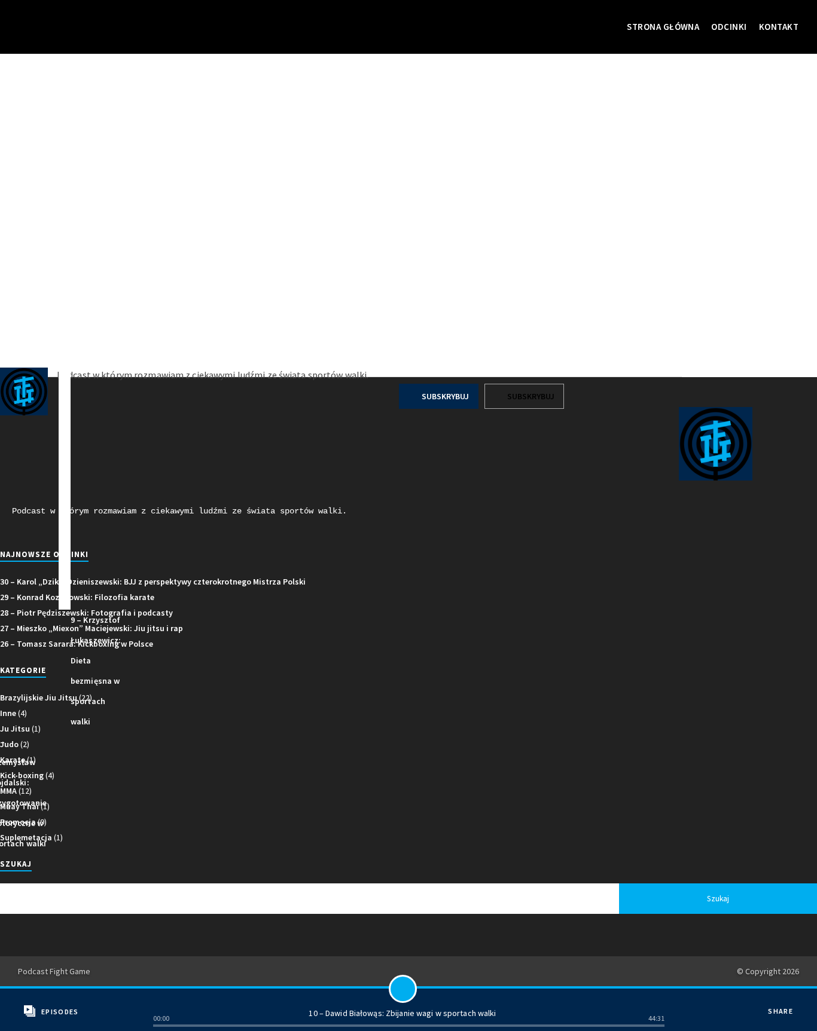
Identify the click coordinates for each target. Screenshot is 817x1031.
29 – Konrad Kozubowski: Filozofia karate (77, 597)
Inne (8, 713)
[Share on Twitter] (785, 1020)
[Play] (403, 989)
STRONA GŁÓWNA (663, 26)
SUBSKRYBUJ (444, 396)
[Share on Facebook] (785, 1002)
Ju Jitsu (15, 728)
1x (163, 1000)
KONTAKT (778, 26)
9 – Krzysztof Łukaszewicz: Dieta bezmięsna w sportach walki (96, 670)
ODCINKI (728, 26)
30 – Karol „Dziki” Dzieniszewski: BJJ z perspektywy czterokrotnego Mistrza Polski (153, 581)
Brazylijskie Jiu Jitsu (38, 697)
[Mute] (654, 1000)
